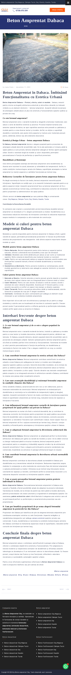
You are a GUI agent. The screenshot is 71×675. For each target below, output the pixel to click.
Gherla (35, 199)
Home (26, 26)
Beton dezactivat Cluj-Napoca (15, 643)
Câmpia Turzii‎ (23, 199)
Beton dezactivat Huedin (13, 653)
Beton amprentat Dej (46, 621)
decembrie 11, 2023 (23, 87)
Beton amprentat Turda (47, 627)
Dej (30, 199)
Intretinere (42, 575)
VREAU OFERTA (57, 10)
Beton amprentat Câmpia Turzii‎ (50, 617)
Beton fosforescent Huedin (48, 653)
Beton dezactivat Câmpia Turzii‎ (16, 646)
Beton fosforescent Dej (47, 650)
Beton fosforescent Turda (48, 656)
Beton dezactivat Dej (12, 650)
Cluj (20, 575)
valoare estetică (38, 518)
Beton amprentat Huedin (47, 624)
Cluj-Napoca (12, 199)
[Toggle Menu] (68, 2)
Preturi (65, 575)
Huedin (41, 199)
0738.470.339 (22, 10)
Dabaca (33, 575)
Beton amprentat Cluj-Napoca (49, 614)
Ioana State (9, 87)
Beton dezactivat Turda (13, 656)
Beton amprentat (61, 571)
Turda (46, 199)
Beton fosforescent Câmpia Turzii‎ (51, 646)
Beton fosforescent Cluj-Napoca (50, 643)
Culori (26, 575)
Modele (51, 575)
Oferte (58, 575)
